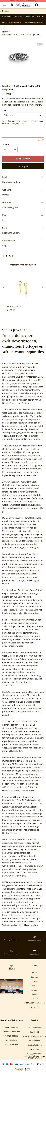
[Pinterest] (9, 256)
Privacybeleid (34, 1007)
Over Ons (35, 998)
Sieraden (34, 977)
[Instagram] (10, 991)
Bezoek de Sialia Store (11, 1020)
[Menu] (4, 5)
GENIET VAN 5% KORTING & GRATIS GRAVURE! (23, 1)
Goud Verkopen (34, 1049)
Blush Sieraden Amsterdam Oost (18, 692)
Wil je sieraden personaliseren (16, 839)
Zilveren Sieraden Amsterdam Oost (19, 481)
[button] (12, 4)
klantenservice (24, 888)
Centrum (14, 370)
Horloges (34, 981)
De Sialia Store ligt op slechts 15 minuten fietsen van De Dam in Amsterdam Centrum (22, 399)
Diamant (34, 994)
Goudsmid (34, 1032)
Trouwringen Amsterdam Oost (17, 554)
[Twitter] (13, 256)
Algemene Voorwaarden (34, 1003)
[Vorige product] (3, 286)
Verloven (34, 990)
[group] (23, 294)
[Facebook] (6, 256)
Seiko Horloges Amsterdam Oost (18, 619)
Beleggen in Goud (34, 1053)
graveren (6, 875)
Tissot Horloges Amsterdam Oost (18, 590)
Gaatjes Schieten (34, 1045)
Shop (34, 972)
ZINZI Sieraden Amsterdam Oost (17, 721)
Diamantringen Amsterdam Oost (18, 517)
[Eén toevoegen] (15, 149)
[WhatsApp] (3, 256)
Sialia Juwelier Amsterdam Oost (20, 882)
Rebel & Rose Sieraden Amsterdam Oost (21, 757)
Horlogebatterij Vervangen (34, 1036)
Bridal (34, 985)
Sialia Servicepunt (34, 1027)
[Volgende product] (42, 286)
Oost (4, 370)
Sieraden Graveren (34, 1058)
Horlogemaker (34, 1040)
